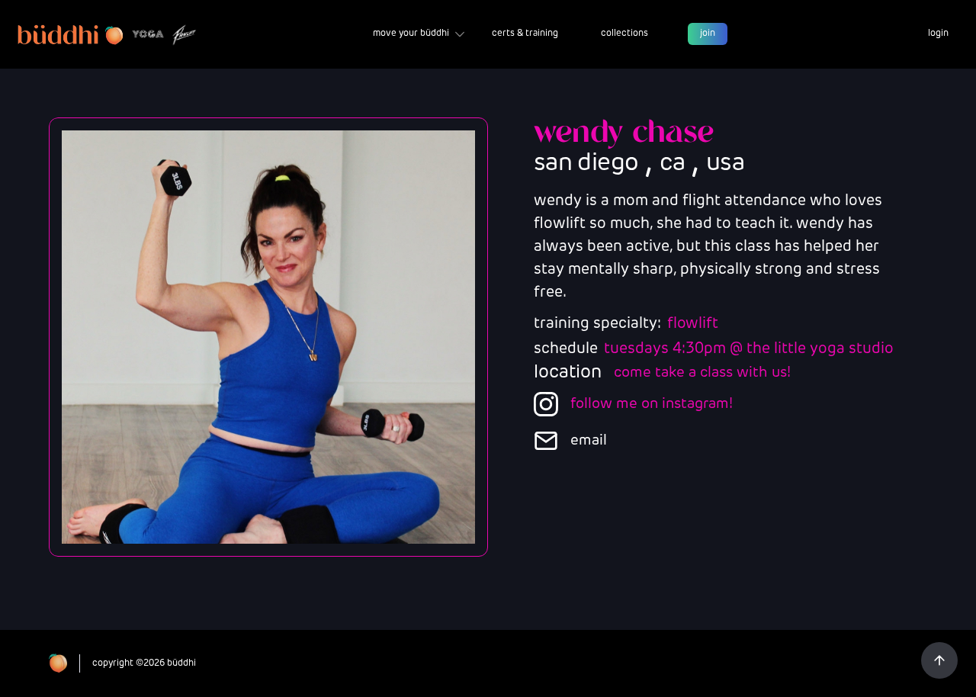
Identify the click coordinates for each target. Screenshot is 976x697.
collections (624, 33)
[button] (418, 34)
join (707, 33)
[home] (107, 33)
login (938, 33)
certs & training (525, 33)
